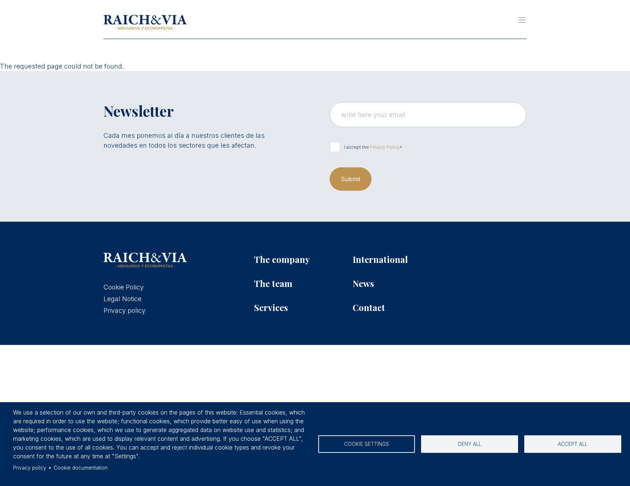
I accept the (372, 147)
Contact (369, 307)
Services (271, 307)
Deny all (469, 444)
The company (282, 259)
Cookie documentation (81, 468)
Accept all (572, 444)
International (380, 259)
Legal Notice (122, 299)
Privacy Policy (385, 147)
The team (273, 283)
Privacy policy (29, 468)
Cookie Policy (124, 287)
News (363, 283)
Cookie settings (366, 444)
